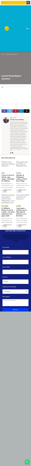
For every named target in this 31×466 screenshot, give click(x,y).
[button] (18, 28)
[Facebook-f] (27, 28)
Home (3, 54)
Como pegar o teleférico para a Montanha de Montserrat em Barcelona (21, 212)
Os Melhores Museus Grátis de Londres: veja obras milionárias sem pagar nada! (8, 212)
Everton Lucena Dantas (17, 120)
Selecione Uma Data (9, 286)
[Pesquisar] (28, 2)
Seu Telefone (6, 257)
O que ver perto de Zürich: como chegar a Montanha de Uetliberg (8, 178)
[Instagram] (28, 28)
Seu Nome (6, 247)
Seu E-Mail (6, 267)
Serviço (4, 277)
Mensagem (6, 296)
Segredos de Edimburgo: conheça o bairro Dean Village (21, 178)
